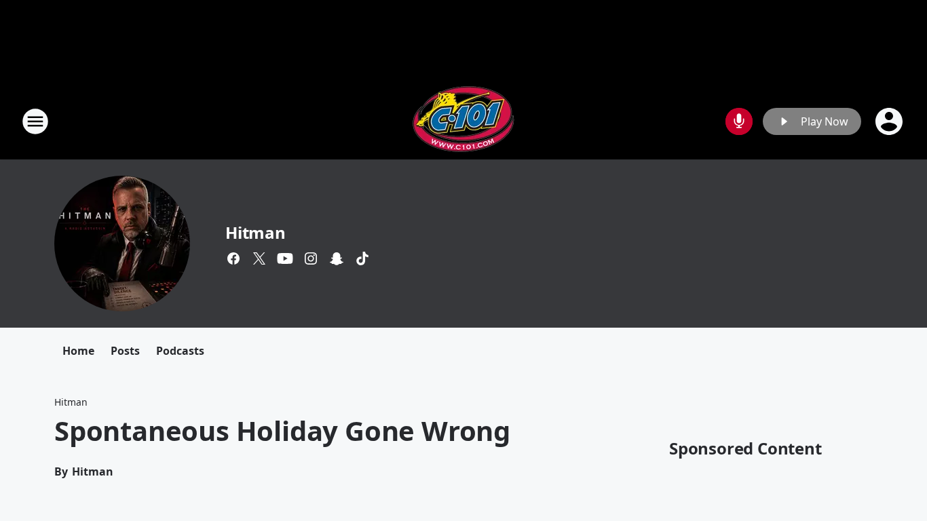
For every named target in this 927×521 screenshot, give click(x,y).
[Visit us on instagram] (311, 258)
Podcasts (180, 350)
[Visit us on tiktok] (362, 258)
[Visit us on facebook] (233, 258)
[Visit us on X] (259, 258)
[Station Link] (463, 121)
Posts (125, 350)
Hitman (255, 232)
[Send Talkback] (739, 121)
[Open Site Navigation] (35, 121)
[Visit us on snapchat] (336, 258)
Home (78, 350)
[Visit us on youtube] (285, 258)
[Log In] (890, 121)
